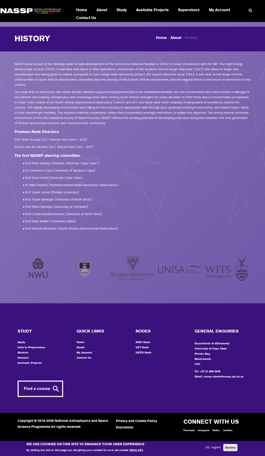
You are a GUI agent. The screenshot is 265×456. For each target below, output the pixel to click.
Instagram (203, 430)
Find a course (37, 389)
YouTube (228, 430)
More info (136, 450)
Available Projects (152, 10)
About (101, 10)
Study (122, 10)
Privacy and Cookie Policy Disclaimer (136, 424)
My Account (219, 10)
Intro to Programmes (31, 347)
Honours (23, 358)
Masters (23, 353)
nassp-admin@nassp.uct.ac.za (224, 377)
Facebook (189, 430)
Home (81, 10)
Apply (21, 342)
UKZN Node (144, 353)
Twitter (216, 430)
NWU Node (143, 342)
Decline (230, 447)
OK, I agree (213, 447)
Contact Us (86, 18)
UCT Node (142, 347)
